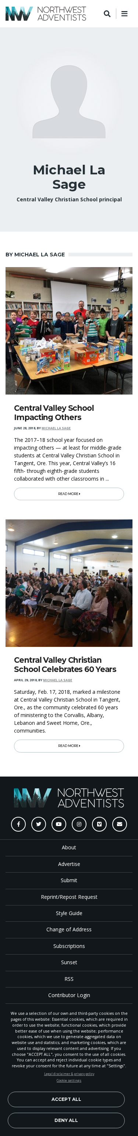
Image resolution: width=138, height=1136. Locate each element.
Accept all (66, 1099)
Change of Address (69, 929)
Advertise (69, 863)
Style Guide (69, 913)
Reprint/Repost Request (69, 896)
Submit (69, 880)
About (69, 847)
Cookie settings (69, 1080)
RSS (69, 978)
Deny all (66, 1120)
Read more (68, 494)
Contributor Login (69, 995)
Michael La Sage (56, 428)
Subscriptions (69, 945)
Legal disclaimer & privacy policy (69, 1073)
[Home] (46, 14)
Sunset (69, 962)
